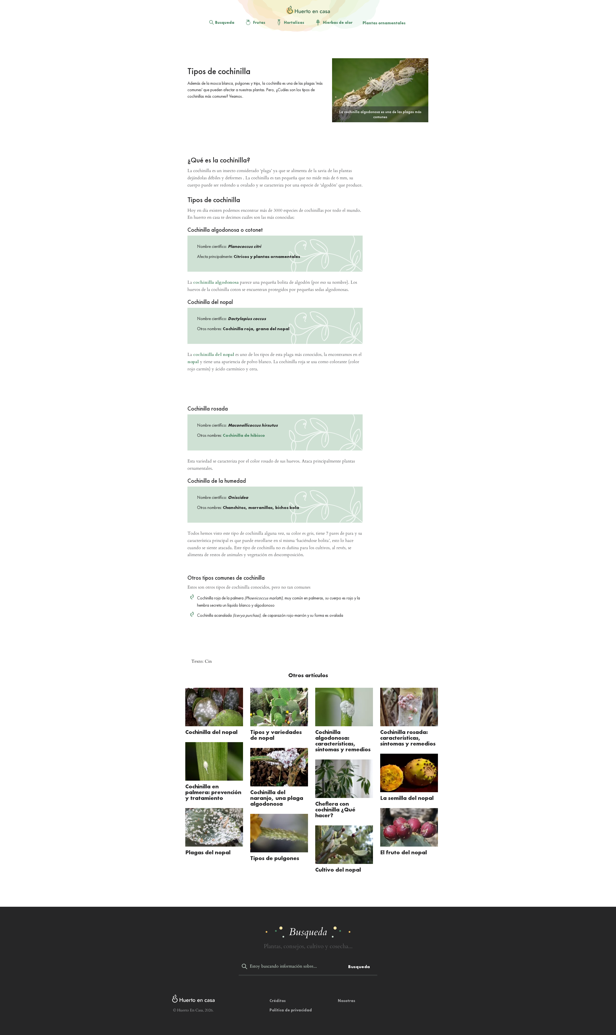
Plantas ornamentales (384, 23)
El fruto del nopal (403, 852)
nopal (193, 362)
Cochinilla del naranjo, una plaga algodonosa (276, 797)
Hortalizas (294, 22)
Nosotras (346, 1000)
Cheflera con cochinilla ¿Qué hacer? (335, 809)
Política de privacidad (291, 1010)
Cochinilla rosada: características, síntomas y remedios (408, 737)
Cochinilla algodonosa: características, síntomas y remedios (343, 740)
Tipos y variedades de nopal (276, 734)
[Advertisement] (304, 46)
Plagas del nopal (208, 852)
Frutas (259, 22)
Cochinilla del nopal (211, 732)
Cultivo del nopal (338, 869)
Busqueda (224, 22)
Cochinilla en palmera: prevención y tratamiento (213, 792)
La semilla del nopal (407, 798)
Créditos (278, 1000)
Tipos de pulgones (274, 858)
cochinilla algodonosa (216, 282)
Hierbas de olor (338, 22)
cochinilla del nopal (213, 355)
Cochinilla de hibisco (244, 435)
